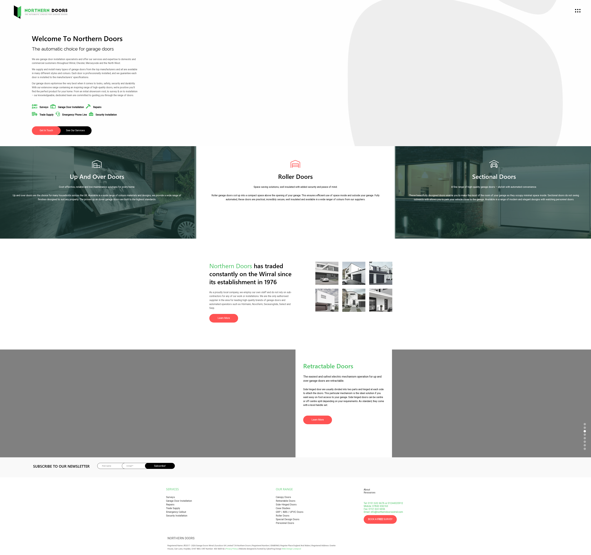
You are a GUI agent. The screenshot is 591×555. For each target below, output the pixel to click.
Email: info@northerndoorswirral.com (383, 511)
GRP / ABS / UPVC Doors (289, 511)
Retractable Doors (285, 500)
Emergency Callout (176, 511)
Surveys (170, 497)
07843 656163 (380, 506)
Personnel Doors (285, 523)
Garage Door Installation (179, 500)
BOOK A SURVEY (380, 519)
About (367, 489)
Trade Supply (173, 508)
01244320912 (395, 503)
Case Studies (283, 508)
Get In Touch (46, 130)
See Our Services (75, 130)
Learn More (224, 318)
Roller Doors (282, 515)
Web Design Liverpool (291, 549)
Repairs (170, 504)
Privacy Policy (232, 549)
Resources (369, 492)
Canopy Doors (283, 497)
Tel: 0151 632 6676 (374, 503)
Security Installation (176, 515)
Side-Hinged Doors (286, 504)
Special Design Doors (287, 519)
